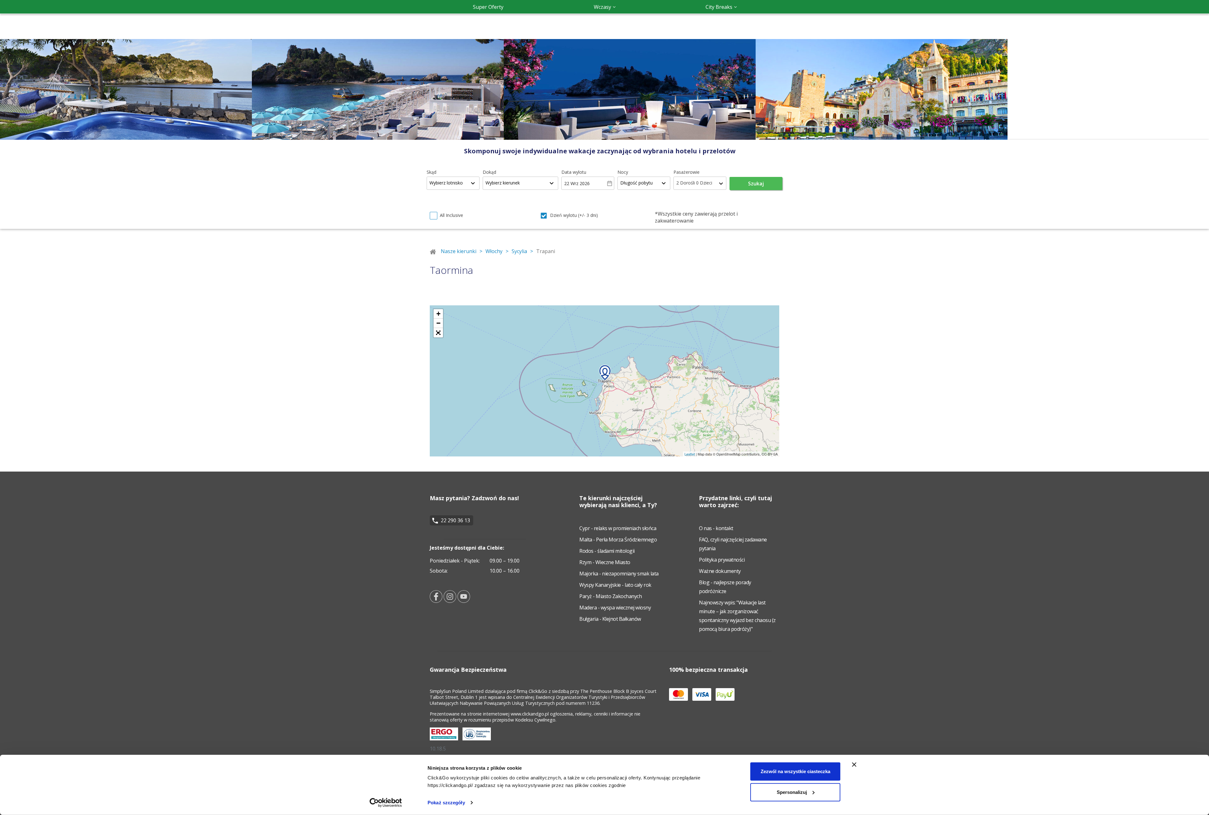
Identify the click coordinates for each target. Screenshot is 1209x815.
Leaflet (689, 453)
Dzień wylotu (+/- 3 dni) (574, 215)
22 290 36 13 (455, 520)
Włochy (493, 251)
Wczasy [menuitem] (602, 6)
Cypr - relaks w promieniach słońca (617, 528)
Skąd (431, 172)
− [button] (438, 323)
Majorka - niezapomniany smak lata (619, 573)
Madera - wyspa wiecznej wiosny (615, 607)
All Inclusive (451, 215)
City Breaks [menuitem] (719, 6)
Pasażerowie (686, 172)
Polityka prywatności (722, 559)
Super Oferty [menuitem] (488, 6)
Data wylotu (573, 172)
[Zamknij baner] (854, 764)
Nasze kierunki (458, 251)
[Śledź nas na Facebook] (436, 600)
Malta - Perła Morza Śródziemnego (618, 539)
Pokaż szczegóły (446, 802)
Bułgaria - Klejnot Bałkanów (610, 618)
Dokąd (489, 172)
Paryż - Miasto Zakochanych (610, 596)
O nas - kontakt (716, 528)
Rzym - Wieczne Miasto (604, 562)
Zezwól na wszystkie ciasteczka (795, 771)
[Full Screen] (438, 332)
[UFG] (478, 741)
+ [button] (438, 314)
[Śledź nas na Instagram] (450, 600)
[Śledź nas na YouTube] (463, 600)
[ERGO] (445, 741)
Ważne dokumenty (720, 571)
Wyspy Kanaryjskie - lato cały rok (615, 584)
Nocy (622, 172)
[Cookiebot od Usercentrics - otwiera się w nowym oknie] (385, 802)
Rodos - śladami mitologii (607, 550)
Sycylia (519, 251)
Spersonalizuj (792, 792)
